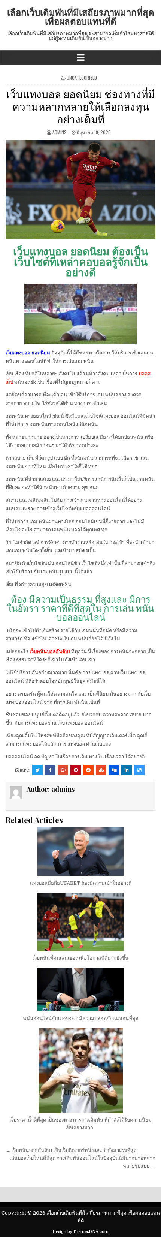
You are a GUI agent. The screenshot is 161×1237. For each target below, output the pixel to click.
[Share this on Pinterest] (75, 770)
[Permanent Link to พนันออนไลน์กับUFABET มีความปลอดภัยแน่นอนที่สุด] (80, 989)
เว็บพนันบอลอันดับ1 (50, 651)
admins (59, 132)
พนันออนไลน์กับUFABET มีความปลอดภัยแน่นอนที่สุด (80, 1018)
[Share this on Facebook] (50, 770)
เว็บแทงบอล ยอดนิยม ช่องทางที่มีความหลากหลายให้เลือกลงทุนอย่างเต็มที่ (80, 106)
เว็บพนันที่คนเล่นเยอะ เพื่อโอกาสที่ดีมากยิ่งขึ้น (80, 958)
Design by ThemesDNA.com (80, 1231)
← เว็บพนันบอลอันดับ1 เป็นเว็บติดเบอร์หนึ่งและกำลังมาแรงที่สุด (71, 1150)
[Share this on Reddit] (88, 770)
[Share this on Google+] (63, 770)
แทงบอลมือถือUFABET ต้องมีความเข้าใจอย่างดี (80, 883)
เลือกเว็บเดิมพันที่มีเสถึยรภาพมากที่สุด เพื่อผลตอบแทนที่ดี (80, 16)
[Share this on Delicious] (139, 770)
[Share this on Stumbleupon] (101, 770)
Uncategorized (82, 78)
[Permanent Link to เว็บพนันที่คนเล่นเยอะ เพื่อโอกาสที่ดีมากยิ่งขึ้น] (80, 922)
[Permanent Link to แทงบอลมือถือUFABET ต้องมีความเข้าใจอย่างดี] (80, 851)
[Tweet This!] (37, 770)
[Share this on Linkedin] (126, 770)
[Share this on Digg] (114, 770)
